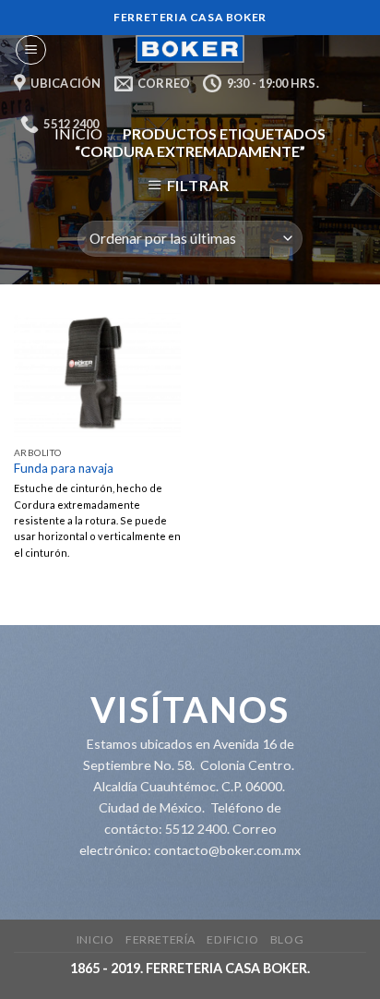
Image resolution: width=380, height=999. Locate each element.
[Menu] (31, 50)
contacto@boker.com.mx (227, 850)
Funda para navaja (63, 468)
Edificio (232, 939)
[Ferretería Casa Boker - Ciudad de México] (190, 49)
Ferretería (160, 939)
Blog (286, 939)
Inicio (95, 939)
